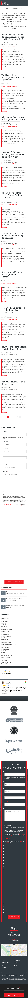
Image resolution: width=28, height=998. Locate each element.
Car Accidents (4, 625)
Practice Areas (6, 962)
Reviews (16, 964)
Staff (15, 962)
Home (7, 8)
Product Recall (4, 651)
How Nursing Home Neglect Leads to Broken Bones (14, 348)
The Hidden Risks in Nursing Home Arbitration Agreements (13, 77)
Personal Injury (4, 647)
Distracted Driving (5, 631)
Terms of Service (6, 842)
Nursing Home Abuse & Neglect (9, 46)
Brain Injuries (4, 621)
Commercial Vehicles (6, 628)
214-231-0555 (8, 503)
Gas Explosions (4, 639)
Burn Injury (4, 623)
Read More (4, 69)
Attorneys (17, 961)
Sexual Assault (4, 654)
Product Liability (5, 649)
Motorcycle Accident (6, 642)
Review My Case (14, 917)
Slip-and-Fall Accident (6, 655)
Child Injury (4, 626)
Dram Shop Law (5, 634)
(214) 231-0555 (15, 939)
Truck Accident (4, 660)
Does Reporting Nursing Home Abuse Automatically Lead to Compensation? (13, 37)
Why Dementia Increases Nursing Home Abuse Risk (13, 118)
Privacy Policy (7, 838)
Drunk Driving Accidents (6, 636)
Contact (4, 965)
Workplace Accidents (6, 662)
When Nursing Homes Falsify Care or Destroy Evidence (11, 195)
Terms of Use (11, 987)
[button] (25, 3)
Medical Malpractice (6, 641)
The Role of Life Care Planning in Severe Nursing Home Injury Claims (13, 154)
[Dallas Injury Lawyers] (5, 3)
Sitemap (4, 967)
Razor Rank (17, 991)
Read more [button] (4, 693)
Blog (15, 965)
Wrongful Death (5, 664)
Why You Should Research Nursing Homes (13, 383)
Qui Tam (3, 652)
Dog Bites (3, 633)
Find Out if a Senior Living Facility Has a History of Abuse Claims (13, 310)
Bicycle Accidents (5, 618)
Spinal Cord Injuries (5, 657)
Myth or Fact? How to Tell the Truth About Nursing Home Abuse (12, 235)
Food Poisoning (5, 638)
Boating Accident (5, 620)
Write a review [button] (6, 676)
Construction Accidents (6, 629)
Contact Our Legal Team (14, 582)
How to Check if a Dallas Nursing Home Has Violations (12, 274)
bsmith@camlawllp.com (9, 504)
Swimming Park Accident (7, 659)
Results (4, 964)
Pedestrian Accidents (6, 646)
